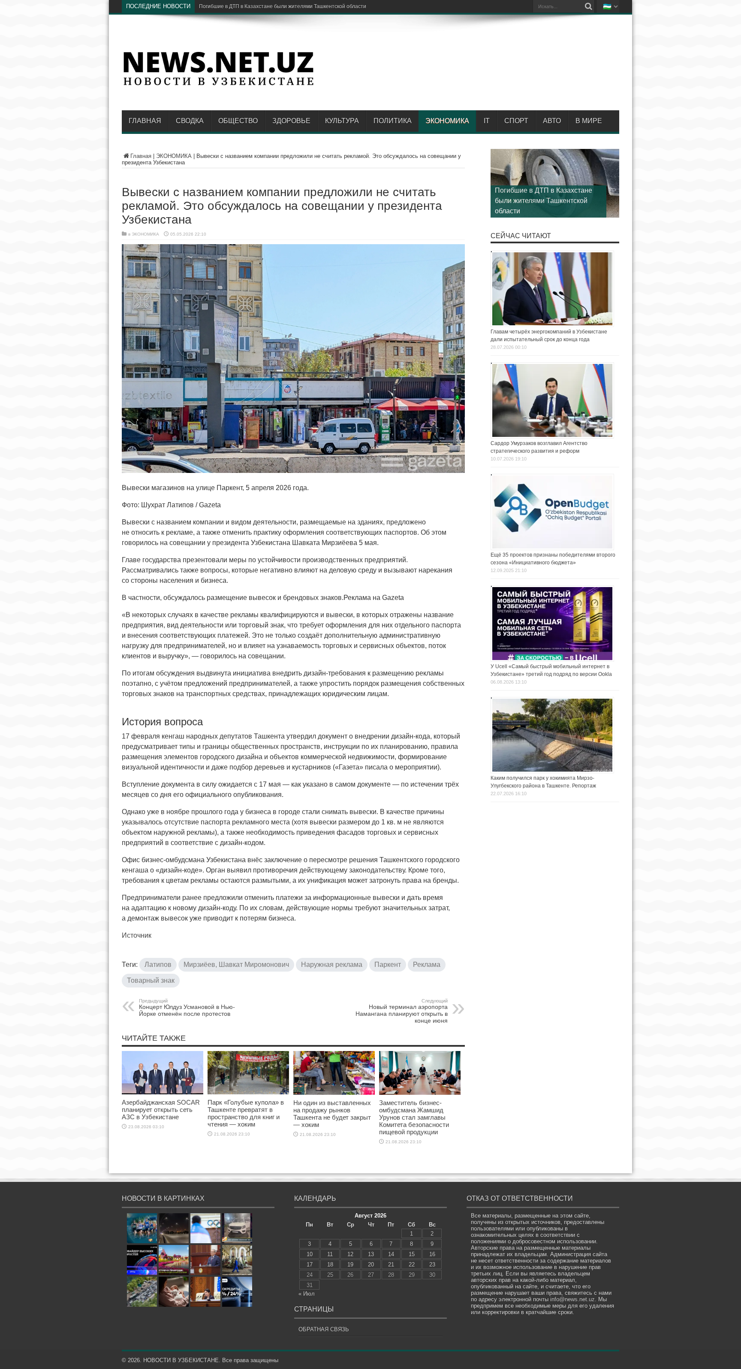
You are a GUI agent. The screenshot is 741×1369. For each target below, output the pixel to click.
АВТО (552, 120)
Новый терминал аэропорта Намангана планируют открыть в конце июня (401, 1011)
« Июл (306, 1293)
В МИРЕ (588, 120)
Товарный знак (151, 980)
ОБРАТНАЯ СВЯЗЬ (323, 1329)
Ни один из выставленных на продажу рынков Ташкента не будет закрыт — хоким (332, 1113)
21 (391, 1264)
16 (432, 1254)
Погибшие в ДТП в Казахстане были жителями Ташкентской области (543, 201)
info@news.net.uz (572, 1299)
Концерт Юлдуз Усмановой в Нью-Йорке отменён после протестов (187, 1007)
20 (371, 1264)
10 (310, 1254)
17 (310, 1264)
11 (330, 1254)
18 (330, 1264)
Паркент (387, 964)
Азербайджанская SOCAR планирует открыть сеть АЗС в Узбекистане (161, 1110)
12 (350, 1254)
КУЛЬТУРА (342, 120)
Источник (136, 935)
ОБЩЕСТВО (238, 120)
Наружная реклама (331, 964)
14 (391, 1254)
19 (350, 1264)
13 (371, 1254)
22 (412, 1264)
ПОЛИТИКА (393, 120)
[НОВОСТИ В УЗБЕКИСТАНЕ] (218, 84)
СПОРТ (516, 120)
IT (487, 120)
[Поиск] (588, 6)
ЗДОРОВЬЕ (291, 120)
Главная (145, 120)
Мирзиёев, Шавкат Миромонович (236, 964)
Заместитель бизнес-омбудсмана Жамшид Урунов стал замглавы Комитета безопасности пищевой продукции (414, 1117)
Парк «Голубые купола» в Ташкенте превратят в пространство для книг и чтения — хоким (246, 1113)
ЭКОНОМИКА (447, 120)
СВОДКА (190, 120)
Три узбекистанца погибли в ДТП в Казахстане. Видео (264, 6)
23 (432, 1264)
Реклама (426, 964)
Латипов (158, 964)
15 (412, 1254)
